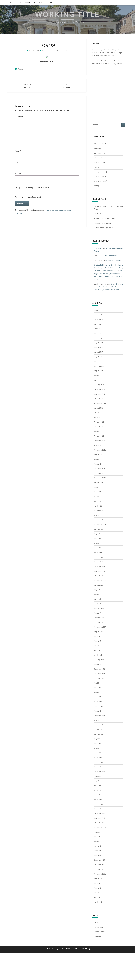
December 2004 (99, 771)
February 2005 (99, 762)
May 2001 (97, 893)
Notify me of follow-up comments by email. (32, 187)
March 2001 (98, 902)
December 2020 (99, 319)
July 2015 (97, 361)
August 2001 (98, 879)
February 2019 (99, 338)
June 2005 (97, 743)
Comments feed (99, 932)
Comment (19, 116)
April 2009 (97, 548)
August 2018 (98, 343)
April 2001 (97, 897)
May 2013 (97, 413)
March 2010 (98, 506)
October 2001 (99, 869)
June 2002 (97, 837)
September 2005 (100, 729)
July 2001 (97, 883)
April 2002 (97, 846)
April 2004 (97, 785)
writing (28, 3)
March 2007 (98, 655)
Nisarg (87, 949)
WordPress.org (99, 936)
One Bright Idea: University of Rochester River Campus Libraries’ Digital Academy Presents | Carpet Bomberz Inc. (108, 268)
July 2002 (97, 832)
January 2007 (98, 664)
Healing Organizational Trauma (105, 218)
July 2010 (97, 487)
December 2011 (99, 441)
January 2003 (98, 809)
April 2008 (97, 599)
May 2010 (97, 496)
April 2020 (97, 324)
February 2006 (99, 706)
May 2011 (97, 459)
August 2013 (98, 408)
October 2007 (99, 622)
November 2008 (99, 571)
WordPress (72, 949)
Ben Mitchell (98, 248)
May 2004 (97, 781)
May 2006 (97, 692)
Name (18, 151)
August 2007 (98, 632)
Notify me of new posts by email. (28, 197)
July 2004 (97, 776)
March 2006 (98, 701)
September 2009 (100, 524)
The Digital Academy (101, 176)
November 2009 (99, 515)
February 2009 (99, 557)
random (21, 69)
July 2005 (97, 739)
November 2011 (99, 445)
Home (20, 3)
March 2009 (98, 552)
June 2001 (97, 888)
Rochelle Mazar (48, 51)
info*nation (98, 153)
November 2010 (99, 468)
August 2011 (98, 455)
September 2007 (100, 627)
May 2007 (97, 646)
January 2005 (98, 767)
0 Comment (62, 51)
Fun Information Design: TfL (104, 223)
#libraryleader (99, 144)
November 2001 (99, 865)
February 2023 (99, 315)
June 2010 (97, 492)
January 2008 (98, 613)
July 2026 (97, 310)
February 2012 (99, 436)
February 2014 (99, 385)
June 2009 (97, 538)
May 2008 (97, 594)
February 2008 (99, 608)
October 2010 (99, 473)
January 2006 (98, 711)
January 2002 (98, 855)
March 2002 (98, 851)
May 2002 (97, 841)
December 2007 (99, 618)
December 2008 (99, 566)
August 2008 (98, 585)
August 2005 (98, 734)
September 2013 (100, 403)
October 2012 (99, 427)
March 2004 (98, 790)
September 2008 (100, 580)
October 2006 (99, 678)
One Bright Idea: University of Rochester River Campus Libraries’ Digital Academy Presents (108, 287)
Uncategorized (99, 181)
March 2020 (98, 329)
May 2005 (97, 748)
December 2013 (99, 389)
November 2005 (99, 720)
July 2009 (97, 534)
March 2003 (98, 799)
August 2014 (98, 371)
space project (99, 172)
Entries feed (98, 927)
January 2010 (98, 510)
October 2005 (99, 725)
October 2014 (99, 366)
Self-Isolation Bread (110, 256)
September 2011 (100, 450)
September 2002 (100, 827)
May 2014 (97, 375)
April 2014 (97, 380)
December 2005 (99, 715)
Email (18, 162)
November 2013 (99, 394)
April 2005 (97, 753)
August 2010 (98, 483)
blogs (96, 148)
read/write (97, 162)
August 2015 (98, 357)
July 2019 (97, 333)
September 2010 (100, 478)
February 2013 (99, 422)
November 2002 (99, 818)
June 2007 (97, 641)
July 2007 (97, 636)
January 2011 (98, 464)
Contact (49, 3)
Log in (96, 922)
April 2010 (97, 501)
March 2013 (98, 417)
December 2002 (99, 813)
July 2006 (97, 683)
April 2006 (97, 697)
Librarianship (38, 3)
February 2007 (99, 660)
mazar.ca (12, 3)
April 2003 (97, 795)
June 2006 (97, 688)
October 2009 (99, 520)
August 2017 (98, 352)
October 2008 (99, 576)
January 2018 (98, 347)
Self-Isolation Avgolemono (104, 228)
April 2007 (97, 650)
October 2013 (99, 399)
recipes (96, 167)
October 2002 (99, 823)
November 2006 (99, 673)
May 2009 (97, 543)
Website (18, 173)
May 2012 (97, 431)
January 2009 (98, 562)
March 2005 (98, 757)
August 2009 (98, 529)
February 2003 (99, 804)
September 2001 (100, 874)
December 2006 (99, 669)
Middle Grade (98, 214)
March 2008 (98, 604)
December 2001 (99, 860)
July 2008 (97, 590)
